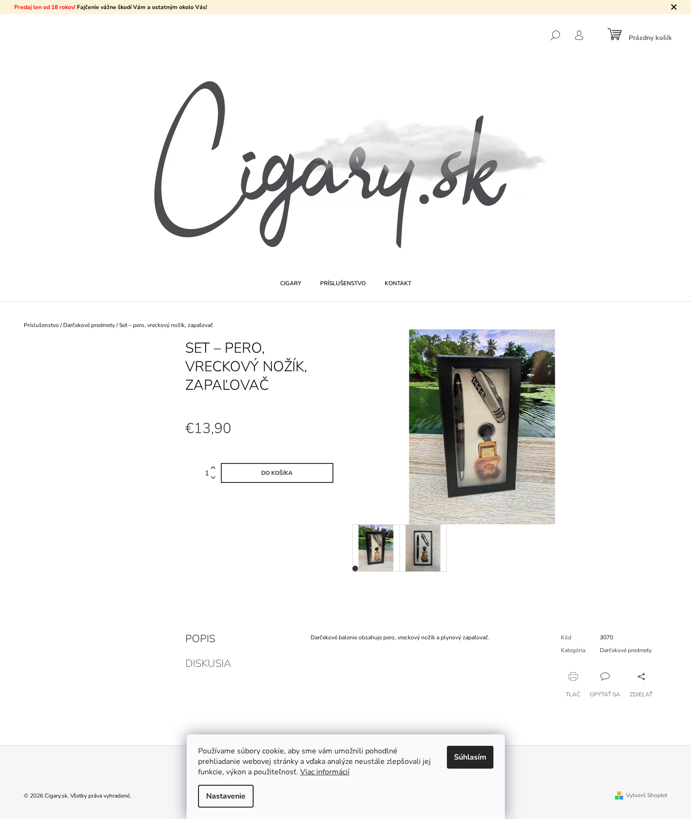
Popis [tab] (200, 639)
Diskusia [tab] (208, 663)
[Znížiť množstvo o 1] (213, 478)
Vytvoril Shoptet (646, 795)
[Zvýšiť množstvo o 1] (213, 468)
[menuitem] (291, 283)
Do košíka (277, 473)
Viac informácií (325, 772)
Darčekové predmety (626, 650)
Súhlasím (470, 757)
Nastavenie (226, 796)
